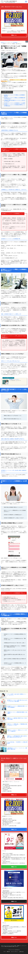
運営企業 (8, 951)
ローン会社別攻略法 (14, 42)
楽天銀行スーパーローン (14, 379)
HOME (4, 951)
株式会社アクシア (4, 42)
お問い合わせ (21, 951)
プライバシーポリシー (14, 951)
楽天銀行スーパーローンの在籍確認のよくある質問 (14, 103)
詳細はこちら (14, 35)
